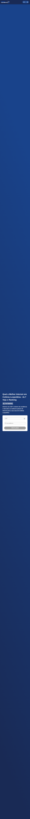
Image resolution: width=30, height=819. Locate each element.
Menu (24, 2)
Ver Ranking (8, 403)
